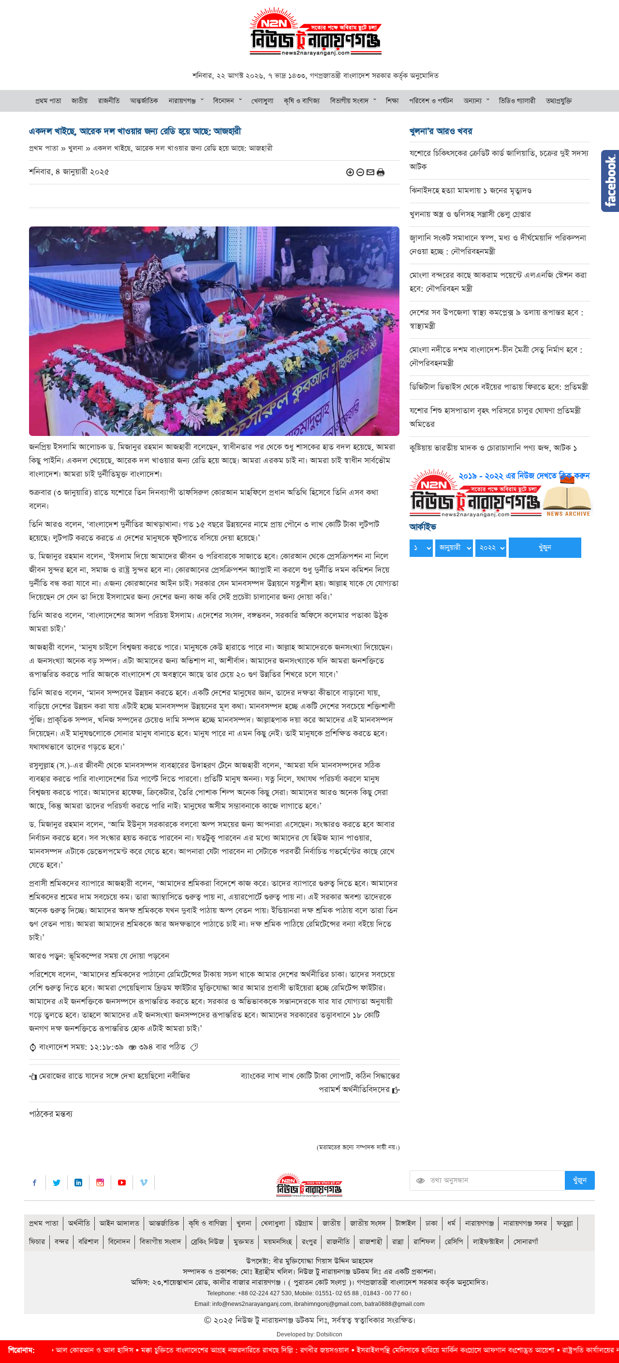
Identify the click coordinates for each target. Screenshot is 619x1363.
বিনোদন (223, 101)
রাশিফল (424, 1242)
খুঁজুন (580, 1180)
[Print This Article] (380, 172)
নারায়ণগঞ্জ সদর (525, 1223)
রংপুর (309, 1242)
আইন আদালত (119, 1223)
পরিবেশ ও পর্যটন (431, 101)
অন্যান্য (473, 101)
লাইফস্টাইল (488, 1242)
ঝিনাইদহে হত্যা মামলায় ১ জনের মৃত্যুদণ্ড (470, 190)
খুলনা (243, 1223)
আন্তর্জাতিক (144, 101)
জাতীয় (80, 101)
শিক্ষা (392, 101)
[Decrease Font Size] (360, 172)
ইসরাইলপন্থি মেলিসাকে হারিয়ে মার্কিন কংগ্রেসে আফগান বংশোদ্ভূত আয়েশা (391, 1350)
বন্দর (62, 1242)
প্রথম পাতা (48, 101)
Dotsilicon (329, 1334)
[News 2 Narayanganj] (316, 30)
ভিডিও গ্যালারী (517, 101)
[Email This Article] (370, 172)
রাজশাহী (371, 1242)
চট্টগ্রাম (304, 1223)
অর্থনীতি (79, 1223)
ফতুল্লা (565, 1223)
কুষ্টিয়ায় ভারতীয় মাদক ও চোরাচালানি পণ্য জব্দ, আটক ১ (493, 448)
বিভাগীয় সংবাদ (349, 101)
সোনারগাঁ (526, 1242)
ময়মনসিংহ (278, 1242)
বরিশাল (88, 1242)
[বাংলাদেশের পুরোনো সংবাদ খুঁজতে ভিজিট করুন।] (501, 492)
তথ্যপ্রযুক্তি (559, 101)
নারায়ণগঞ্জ (182, 101)
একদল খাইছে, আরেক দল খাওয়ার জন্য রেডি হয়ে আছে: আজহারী (183, 148)
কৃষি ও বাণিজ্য (302, 101)
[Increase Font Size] (350, 172)
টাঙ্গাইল (406, 1223)
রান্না (398, 1242)
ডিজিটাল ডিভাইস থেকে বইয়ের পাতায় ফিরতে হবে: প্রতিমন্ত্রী (499, 387)
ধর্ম (451, 1223)
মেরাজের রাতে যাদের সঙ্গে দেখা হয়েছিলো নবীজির (114, 1076)
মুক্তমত (244, 1242)
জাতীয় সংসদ (368, 1223)
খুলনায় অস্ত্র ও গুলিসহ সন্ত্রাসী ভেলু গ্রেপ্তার (470, 214)
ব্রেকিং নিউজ (207, 1242)
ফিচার (37, 1242)
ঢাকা (432, 1223)
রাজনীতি (108, 101)
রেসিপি (454, 1242)
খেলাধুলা (262, 101)
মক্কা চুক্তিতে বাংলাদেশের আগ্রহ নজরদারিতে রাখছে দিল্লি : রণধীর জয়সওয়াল (180, 1350)
